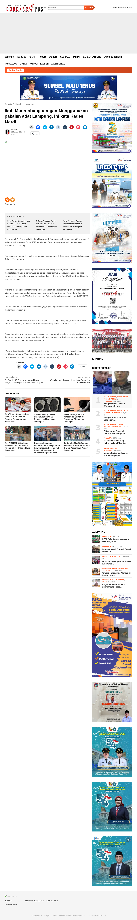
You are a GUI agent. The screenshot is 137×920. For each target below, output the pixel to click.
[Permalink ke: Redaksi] (7, 131)
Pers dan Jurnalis (110, 399)
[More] (12, 199)
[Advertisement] (68, 33)
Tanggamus (106, 570)
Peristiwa (113, 448)
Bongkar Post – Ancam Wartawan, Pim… (114, 404)
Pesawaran (108, 401)
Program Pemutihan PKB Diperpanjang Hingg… (113, 585)
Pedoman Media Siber (34, 901)
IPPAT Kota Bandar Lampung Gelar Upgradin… (115, 540)
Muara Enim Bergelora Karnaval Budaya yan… (116, 562)
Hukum (125, 397)
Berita (119, 397)
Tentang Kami (11, 905)
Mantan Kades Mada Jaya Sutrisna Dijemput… (116, 454)
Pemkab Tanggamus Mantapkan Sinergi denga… (116, 574)
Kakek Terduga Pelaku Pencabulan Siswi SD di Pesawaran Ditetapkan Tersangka (74, 418)
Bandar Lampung (110, 397)
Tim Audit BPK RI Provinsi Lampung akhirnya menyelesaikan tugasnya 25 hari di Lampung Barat (24, 380)
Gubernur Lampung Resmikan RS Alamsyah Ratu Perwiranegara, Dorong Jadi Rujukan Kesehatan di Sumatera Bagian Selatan (47, 448)
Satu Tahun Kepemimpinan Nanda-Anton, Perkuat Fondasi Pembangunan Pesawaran (17, 418)
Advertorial (106, 537)
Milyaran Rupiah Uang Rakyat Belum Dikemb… (115, 441)
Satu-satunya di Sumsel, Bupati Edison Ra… (116, 550)
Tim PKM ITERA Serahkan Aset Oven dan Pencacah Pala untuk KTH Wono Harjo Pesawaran (17, 447)
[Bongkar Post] (26, 7)
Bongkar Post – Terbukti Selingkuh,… (115, 418)
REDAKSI (8, 901)
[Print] (7, 199)
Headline (120, 424)
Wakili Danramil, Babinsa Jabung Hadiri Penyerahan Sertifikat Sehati (70, 380)
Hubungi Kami (52, 901)
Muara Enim (116, 557)
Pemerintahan (116, 413)
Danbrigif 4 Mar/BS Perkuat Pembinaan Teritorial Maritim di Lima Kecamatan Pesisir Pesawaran (77, 447)
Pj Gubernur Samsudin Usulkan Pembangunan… (115, 432)
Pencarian (89, 7)
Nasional (107, 426)
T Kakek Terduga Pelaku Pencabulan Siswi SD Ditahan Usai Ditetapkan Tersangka (45, 418)
